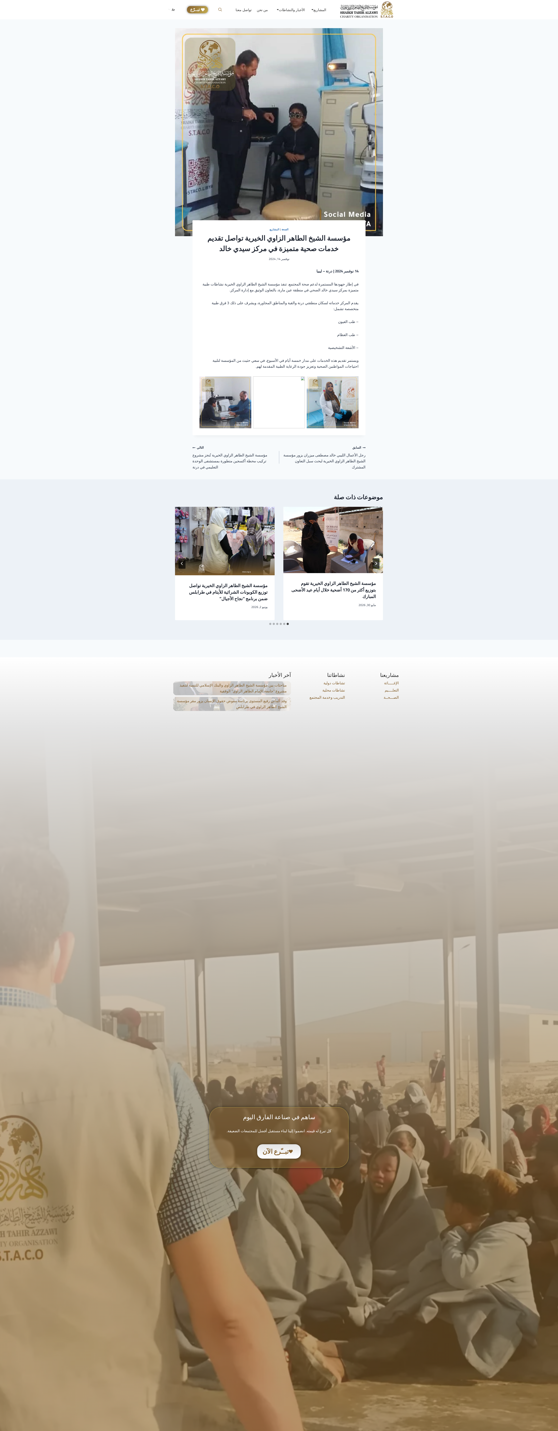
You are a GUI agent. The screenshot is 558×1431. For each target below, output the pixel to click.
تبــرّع (195, 9)
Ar (173, 10)
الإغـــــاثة (391, 683)
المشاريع (274, 229)
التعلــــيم (392, 690)
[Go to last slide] (376, 563)
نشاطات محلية (333, 690)
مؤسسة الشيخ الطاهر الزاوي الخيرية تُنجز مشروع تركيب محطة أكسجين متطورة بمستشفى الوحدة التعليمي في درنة (229, 457)
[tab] (288, 624)
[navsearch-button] (220, 10)
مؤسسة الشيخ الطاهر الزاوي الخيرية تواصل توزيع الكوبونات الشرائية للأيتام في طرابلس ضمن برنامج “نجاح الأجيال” (228, 592)
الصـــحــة (391, 697)
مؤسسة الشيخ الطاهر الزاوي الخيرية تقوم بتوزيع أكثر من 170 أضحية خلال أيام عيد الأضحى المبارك (333, 589)
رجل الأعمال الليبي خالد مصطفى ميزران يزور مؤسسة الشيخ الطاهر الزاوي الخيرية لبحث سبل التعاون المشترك (324, 457)
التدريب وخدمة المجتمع (327, 697)
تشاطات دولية (334, 683)
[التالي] (182, 563)
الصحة (285, 229)
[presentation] (333, 540)
